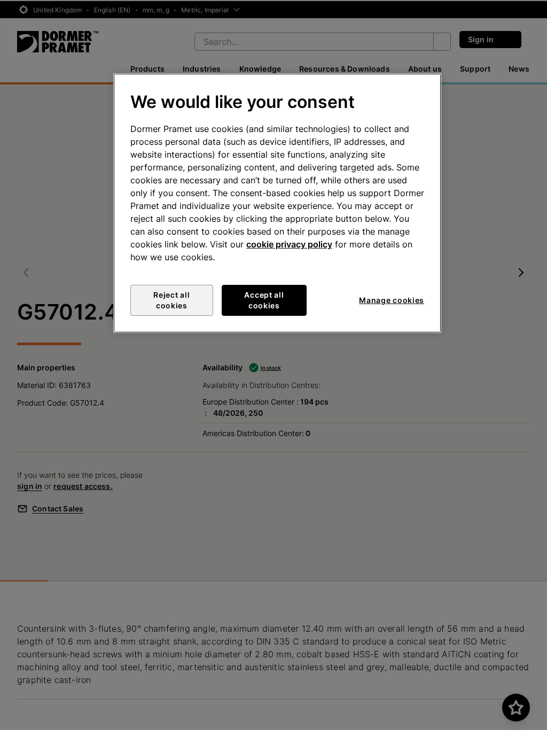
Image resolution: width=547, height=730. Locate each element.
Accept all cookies (264, 300)
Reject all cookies (171, 300)
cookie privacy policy (289, 244)
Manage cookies (391, 300)
